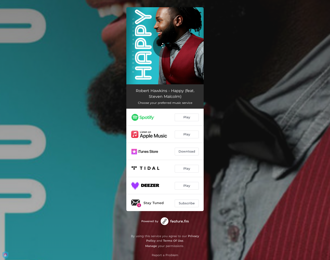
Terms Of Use (173, 240)
